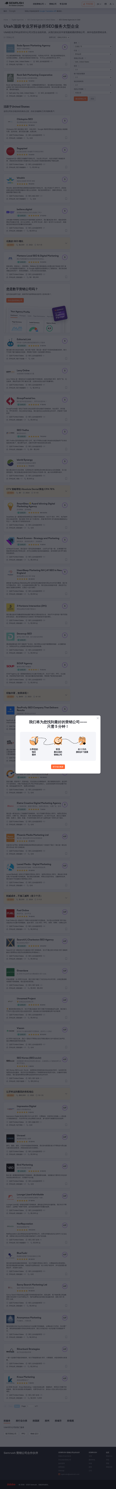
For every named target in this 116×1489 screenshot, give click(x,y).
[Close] (97, 718)
